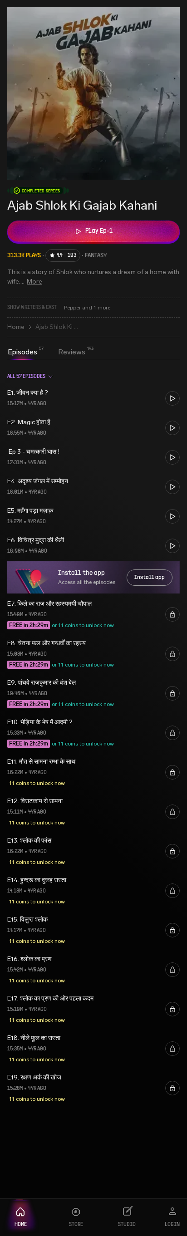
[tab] (22, 352)
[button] (93, 398)
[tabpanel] (93, 738)
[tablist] (46, 353)
